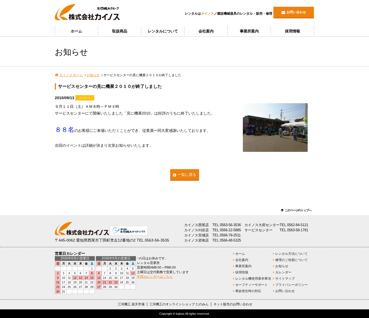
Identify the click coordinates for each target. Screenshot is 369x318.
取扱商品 (119, 31)
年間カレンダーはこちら (155, 277)
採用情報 (292, 31)
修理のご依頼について (291, 260)
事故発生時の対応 (248, 291)
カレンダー (283, 272)
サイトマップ (285, 278)
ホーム (76, 31)
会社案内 (206, 31)
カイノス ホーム (71, 75)
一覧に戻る (186, 174)
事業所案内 (249, 31)
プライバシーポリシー (291, 285)
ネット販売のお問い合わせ (232, 304)
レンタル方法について (291, 254)
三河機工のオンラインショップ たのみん (179, 304)
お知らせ (93, 75)
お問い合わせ (296, 12)
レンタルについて (163, 31)
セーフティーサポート (251, 285)
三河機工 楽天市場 (131, 304)
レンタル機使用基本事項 (253, 278)
